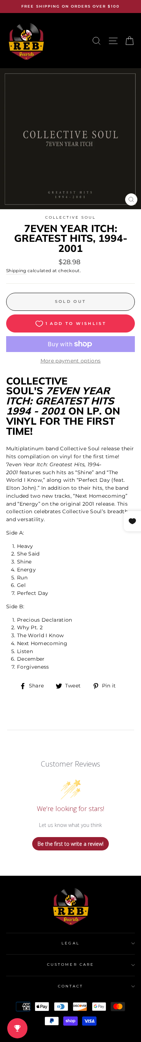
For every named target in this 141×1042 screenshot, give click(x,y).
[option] (70, 6)
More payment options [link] (70, 361)
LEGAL (70, 943)
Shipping (16, 270)
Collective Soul (70, 217)
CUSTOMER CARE (70, 964)
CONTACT (70, 986)
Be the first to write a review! (70, 843)
